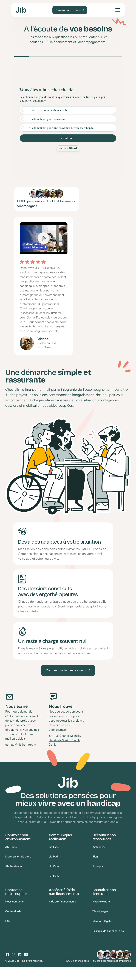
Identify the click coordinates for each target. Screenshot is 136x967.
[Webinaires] (99, 847)
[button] (116, 10)
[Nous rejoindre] (101, 902)
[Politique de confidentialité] (108, 931)
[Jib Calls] (54, 876)
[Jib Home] (11, 847)
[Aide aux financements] (62, 902)
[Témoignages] (100, 911)
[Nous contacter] (14, 902)
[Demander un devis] (69, 10)
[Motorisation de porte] (18, 857)
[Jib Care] (54, 867)
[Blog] (95, 857)
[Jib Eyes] (54, 847)
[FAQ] (7, 921)
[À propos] (97, 867)
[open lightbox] (43, 235)
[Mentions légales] (102, 921)
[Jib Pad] (53, 857)
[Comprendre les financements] (68, 670)
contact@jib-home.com (20, 744)
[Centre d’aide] (13, 911)
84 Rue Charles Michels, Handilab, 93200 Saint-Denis (65, 740)
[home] (21, 10)
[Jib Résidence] (13, 867)
